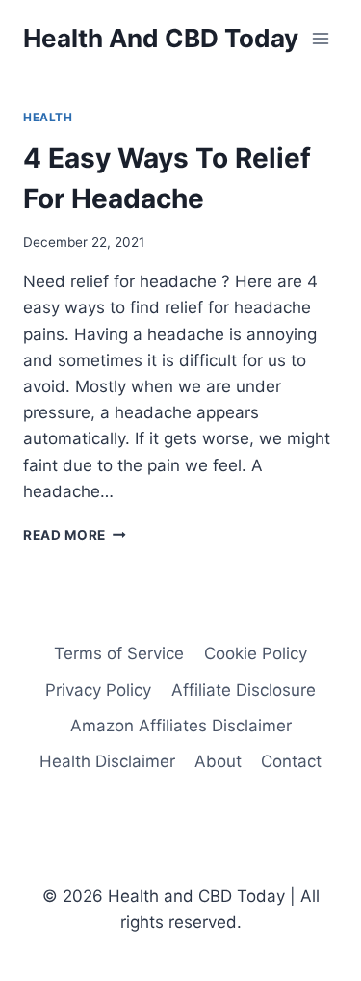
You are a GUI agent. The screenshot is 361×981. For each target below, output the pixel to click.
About (218, 761)
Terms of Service (119, 653)
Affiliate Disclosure (243, 690)
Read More (74, 535)
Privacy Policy (98, 690)
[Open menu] (320, 38)
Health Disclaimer (107, 761)
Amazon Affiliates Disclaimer (181, 725)
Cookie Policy (255, 653)
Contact (291, 761)
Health (48, 117)
